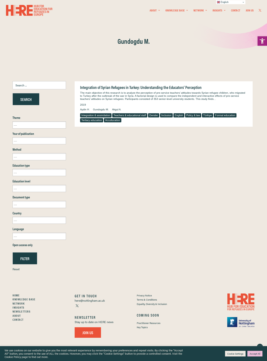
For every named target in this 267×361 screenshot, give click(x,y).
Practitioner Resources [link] (148, 323)
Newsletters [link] (22, 311)
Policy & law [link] (193, 115)
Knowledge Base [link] (175, 10)
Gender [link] (153, 115)
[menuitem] (154, 10)
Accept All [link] (255, 353)
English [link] (179, 115)
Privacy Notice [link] (144, 295)
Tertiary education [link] (91, 120)
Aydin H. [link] (85, 109)
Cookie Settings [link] (235, 353)
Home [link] (16, 295)
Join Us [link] (250, 10)
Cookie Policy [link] (13, 357)
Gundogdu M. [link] (101, 109)
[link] (262, 41)
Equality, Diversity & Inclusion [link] (152, 304)
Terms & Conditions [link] (147, 299)
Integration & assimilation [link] (95, 115)
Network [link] (198, 10)
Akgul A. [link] (116, 109)
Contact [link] (235, 10)
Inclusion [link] (166, 115)
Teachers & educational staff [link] (130, 115)
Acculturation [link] (112, 120)
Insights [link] (217, 10)
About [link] (153, 10)
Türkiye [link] (207, 115)
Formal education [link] (225, 115)
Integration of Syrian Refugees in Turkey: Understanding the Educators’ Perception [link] (141, 87)
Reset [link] (16, 269)
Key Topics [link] (142, 327)
